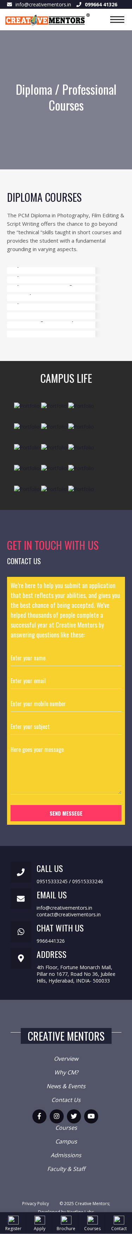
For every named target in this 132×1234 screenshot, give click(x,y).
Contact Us (66, 1100)
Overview (66, 1058)
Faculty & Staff (66, 1169)
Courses (66, 1128)
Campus (66, 1141)
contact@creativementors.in (69, 914)
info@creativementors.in (43, 4)
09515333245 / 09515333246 (70, 881)
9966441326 (51, 940)
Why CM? (66, 1072)
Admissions (66, 1155)
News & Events (66, 1086)
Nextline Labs (80, 1212)
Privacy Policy (35, 1204)
